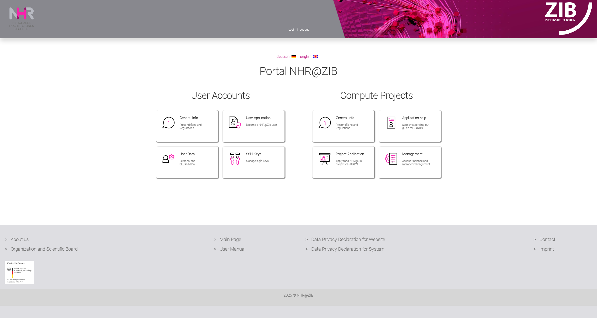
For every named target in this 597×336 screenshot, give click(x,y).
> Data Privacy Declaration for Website (345, 239)
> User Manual (229, 249)
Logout (304, 29)
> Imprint (544, 249)
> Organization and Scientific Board (41, 249)
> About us (17, 239)
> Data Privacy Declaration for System (344, 249)
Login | (293, 29)
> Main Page (227, 239)
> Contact (544, 239)
